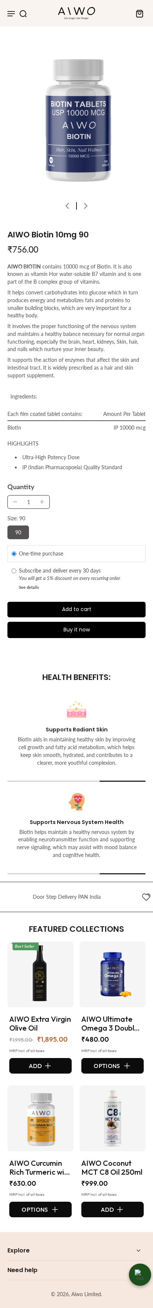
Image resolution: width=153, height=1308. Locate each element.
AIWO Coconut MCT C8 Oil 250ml (111, 1167)
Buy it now (77, 629)
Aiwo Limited (86, 1294)
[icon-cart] (137, 13)
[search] (23, 13)
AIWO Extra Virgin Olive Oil (40, 1023)
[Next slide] (85, 205)
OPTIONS (107, 1066)
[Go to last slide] (67, 205)
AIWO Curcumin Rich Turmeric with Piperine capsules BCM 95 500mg (40, 1176)
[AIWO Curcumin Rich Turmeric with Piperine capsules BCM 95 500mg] (40, 1118)
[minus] (15, 502)
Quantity (21, 487)
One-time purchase (41, 553)
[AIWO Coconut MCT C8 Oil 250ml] (112, 1118)
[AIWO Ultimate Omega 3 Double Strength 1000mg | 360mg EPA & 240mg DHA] (112, 974)
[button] (76, 609)
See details (29, 587)
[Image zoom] (76, 117)
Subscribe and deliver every (51, 570)
